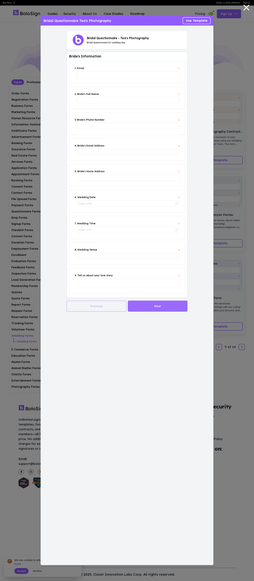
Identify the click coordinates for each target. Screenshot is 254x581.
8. (76, 249)
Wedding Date (86, 197)
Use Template (197, 21)
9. (76, 275)
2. (76, 94)
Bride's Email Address (90, 145)
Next (157, 306)
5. (76, 171)
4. (76, 145)
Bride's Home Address (91, 171)
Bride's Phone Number (91, 119)
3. (75, 119)
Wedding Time (86, 223)
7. (75, 223)
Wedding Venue (87, 249)
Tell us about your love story (94, 275)
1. (75, 68)
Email (80, 68)
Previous (96, 306)
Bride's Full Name (88, 94)
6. (76, 197)
